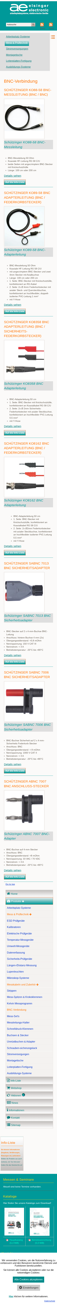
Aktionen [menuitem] (16, 1095)
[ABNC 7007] (24, 830)
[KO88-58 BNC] (24, 138)
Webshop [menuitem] (16, 1088)
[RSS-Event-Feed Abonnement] (42, 26)
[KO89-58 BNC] (24, 246)
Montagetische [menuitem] (14, 55)
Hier (11, 1296)
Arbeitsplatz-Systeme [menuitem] (18, 36)
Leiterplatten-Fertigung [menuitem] (19, 61)
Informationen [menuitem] (16, 1110)
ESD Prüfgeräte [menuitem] (16, 920)
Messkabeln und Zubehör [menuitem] (21, 984)
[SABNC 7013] (24, 611)
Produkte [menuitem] (16, 901)
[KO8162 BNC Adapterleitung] (24, 496)
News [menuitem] (15, 1103)
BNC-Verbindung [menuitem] (16, 1009)
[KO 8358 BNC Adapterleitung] (24, 379)
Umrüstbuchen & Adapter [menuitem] (21, 1041)
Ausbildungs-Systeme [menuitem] (18, 67)
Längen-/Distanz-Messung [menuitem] (22, 965)
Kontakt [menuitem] (15, 1117)
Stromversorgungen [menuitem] (17, 48)
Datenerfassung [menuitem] (16, 952)
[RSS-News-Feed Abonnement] (51, 26)
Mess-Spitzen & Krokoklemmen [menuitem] (24, 997)
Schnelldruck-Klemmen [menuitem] (20, 1029)
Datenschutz (49, 1301)
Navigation (52, 37)
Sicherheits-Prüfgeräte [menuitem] (19, 959)
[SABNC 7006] (24, 721)
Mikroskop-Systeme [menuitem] (18, 978)
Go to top (10, 884)
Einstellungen (30, 1287)
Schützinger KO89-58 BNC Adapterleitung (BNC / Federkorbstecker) (27, 197)
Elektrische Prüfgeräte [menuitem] (19, 933)
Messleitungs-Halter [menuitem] (18, 1022)
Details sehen (12, 175)
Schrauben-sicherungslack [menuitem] (22, 1048)
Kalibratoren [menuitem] (14, 927)
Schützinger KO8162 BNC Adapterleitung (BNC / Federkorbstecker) (26, 448)
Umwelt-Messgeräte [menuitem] (18, 946)
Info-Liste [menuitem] (16, 1080)
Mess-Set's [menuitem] (13, 1016)
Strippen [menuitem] (11, 990)
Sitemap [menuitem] (15, 1125)
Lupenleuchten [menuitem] (15, 971)
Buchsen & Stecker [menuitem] (17, 1035)
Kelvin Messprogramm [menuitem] (19, 1003)
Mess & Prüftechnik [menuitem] (17, 42)
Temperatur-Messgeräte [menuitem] (20, 939)
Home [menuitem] (14, 893)
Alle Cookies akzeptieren (28, 1279)
